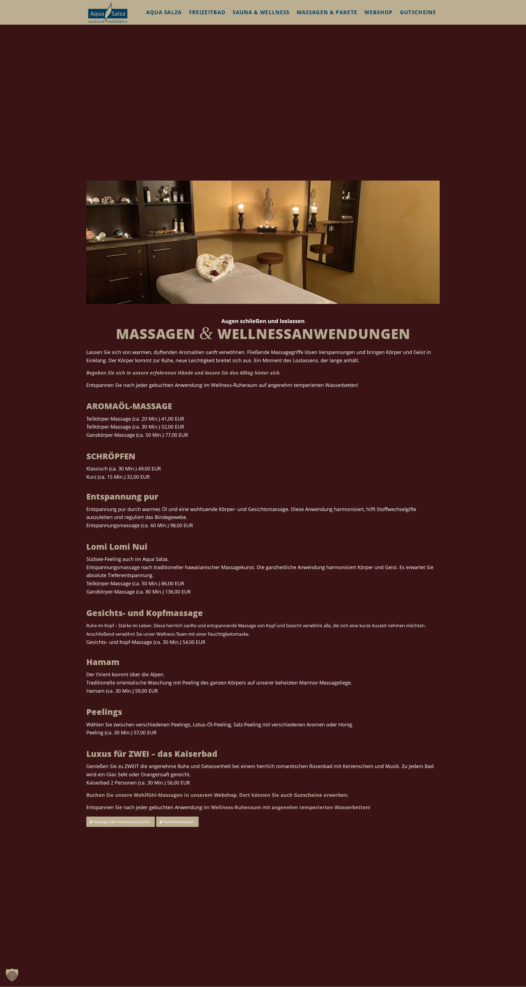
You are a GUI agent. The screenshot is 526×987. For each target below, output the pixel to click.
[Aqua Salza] (107, 12)
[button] (12, 975)
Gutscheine (308, 795)
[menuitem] (163, 12)
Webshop (225, 795)
